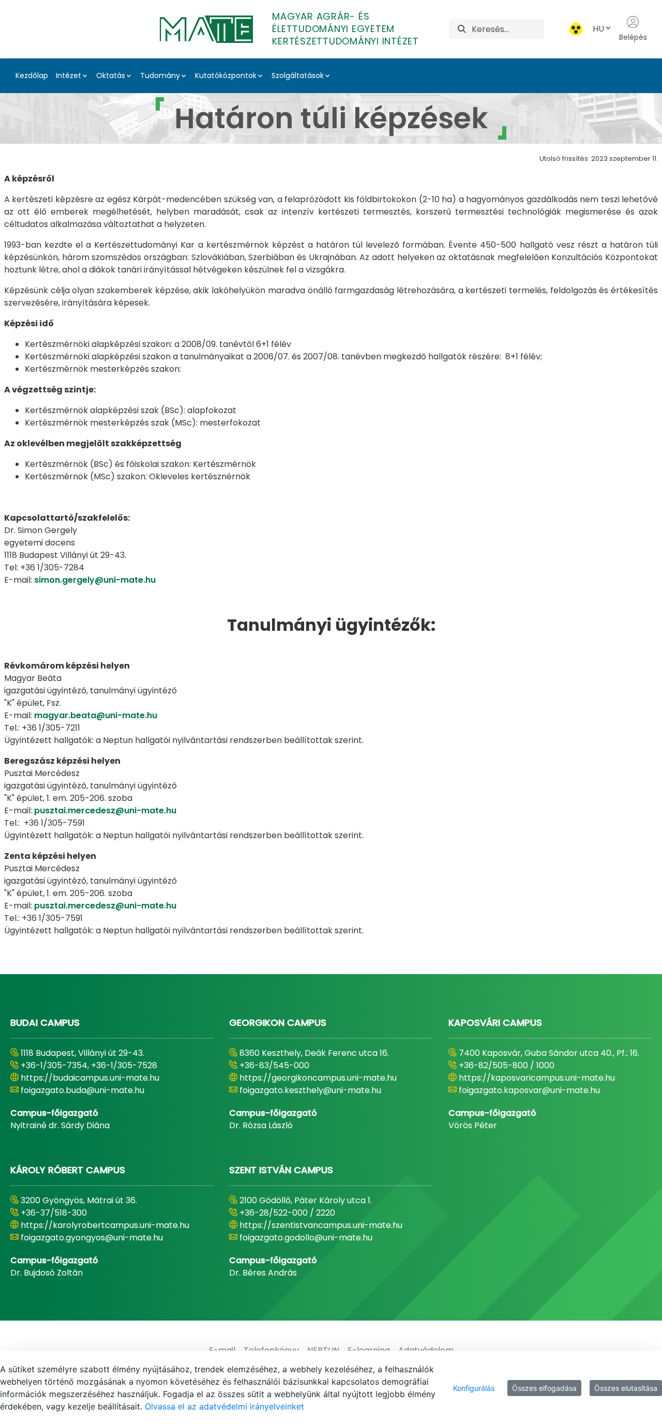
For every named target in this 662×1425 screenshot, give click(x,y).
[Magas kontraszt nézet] (575, 29)
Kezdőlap (32, 75)
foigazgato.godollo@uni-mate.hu (305, 1238)
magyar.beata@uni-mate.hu (95, 715)
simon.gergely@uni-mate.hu (95, 580)
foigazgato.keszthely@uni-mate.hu (310, 1090)
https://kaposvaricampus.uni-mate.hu (537, 1078)
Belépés (633, 37)
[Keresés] (462, 29)
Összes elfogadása (544, 1388)
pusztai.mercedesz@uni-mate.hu (105, 810)
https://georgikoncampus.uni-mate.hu (318, 1078)
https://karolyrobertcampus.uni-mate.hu (105, 1225)
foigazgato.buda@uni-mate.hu (82, 1090)
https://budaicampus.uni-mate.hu (90, 1078)
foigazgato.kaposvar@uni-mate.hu (529, 1090)
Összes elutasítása (625, 1388)
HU (598, 29)
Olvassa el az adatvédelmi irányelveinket (224, 1406)
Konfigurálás (473, 1388)
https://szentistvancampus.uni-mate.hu (320, 1225)
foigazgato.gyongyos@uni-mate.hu (92, 1238)
